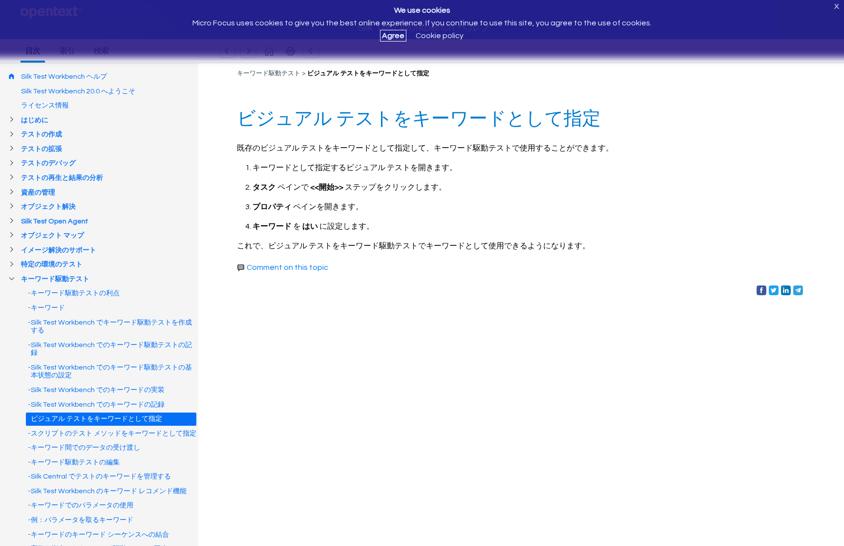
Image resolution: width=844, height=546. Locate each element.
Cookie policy (440, 36)
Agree (393, 36)
